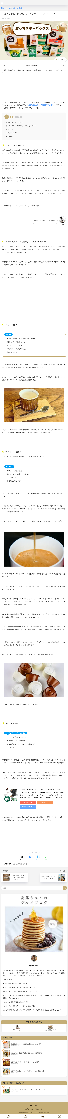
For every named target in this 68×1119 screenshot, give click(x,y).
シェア (25, 1117)
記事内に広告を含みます (33, 65)
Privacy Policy (39, 1109)
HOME (35, 1105)
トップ (59, 1117)
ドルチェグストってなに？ (14, 122)
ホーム (8, 1117)
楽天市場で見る (28, 802)
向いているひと (11, 136)
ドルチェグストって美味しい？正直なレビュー (21, 126)
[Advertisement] (34, 88)
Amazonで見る (45, 802)
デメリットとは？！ (12, 132)
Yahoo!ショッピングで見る (28, 806)
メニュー (42, 1117)
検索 (65, 888)
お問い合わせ (29, 1109)
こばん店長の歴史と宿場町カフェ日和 (40, 105)
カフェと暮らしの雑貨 (20, 864)
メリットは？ (10, 129)
